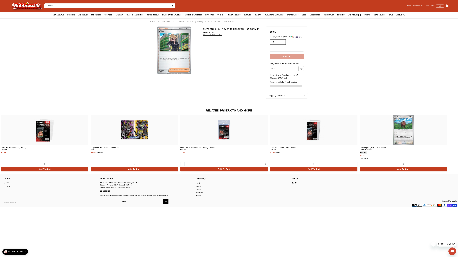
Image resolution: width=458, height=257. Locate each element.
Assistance (199, 192)
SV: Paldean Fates (212, 35)
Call (7, 183)
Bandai (93, 150)
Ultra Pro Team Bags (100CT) (13, 148)
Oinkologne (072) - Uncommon (373, 148)
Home (152, 22)
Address (198, 189)
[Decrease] (271, 49)
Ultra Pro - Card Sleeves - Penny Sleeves (197, 148)
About (198, 183)
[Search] (172, 5)
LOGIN (408, 6)
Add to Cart (45, 169)
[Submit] (166, 201)
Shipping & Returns (276, 96)
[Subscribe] (301, 68)
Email (8, 186)
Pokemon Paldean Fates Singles (172, 22)
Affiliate (198, 195)
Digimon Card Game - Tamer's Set (105, 148)
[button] (287, 37)
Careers (198, 186)
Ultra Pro (4, 150)
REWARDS (430, 6)
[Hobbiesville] (26, 6)
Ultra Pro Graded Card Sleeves (283, 148)
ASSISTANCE (418, 6)
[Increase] (302, 49)
